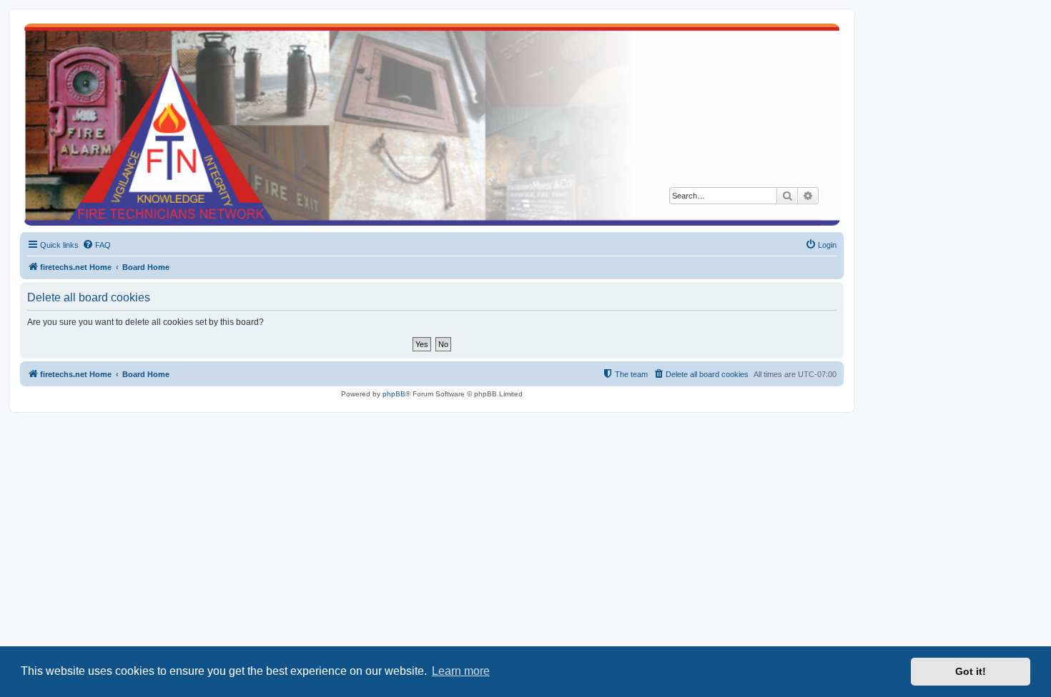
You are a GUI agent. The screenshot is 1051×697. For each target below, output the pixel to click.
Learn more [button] (461, 671)
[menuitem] (96, 245)
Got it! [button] (970, 671)
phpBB (394, 394)
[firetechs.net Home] (432, 125)
